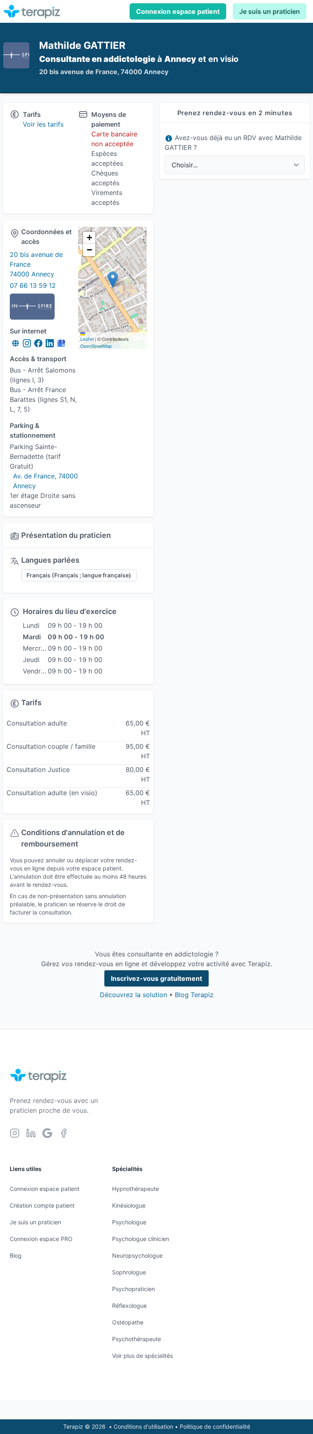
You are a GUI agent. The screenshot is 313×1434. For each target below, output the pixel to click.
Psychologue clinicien (140, 1238)
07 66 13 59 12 (33, 285)
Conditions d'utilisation (143, 1426)
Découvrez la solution (133, 995)
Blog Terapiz (194, 995)
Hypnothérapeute (135, 1188)
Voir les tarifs (43, 124)
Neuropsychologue (137, 1255)
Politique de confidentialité (215, 1426)
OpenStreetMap (96, 345)
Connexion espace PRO (41, 1238)
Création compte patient (42, 1205)
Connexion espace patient (178, 11)
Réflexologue (129, 1305)
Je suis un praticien (269, 11)
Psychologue (129, 1222)
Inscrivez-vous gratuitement (156, 978)
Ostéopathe (127, 1322)
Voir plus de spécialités (142, 1355)
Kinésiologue (128, 1205)
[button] (113, 279)
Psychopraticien (133, 1288)
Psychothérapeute (136, 1338)
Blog (16, 1255)
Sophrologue (129, 1272)
